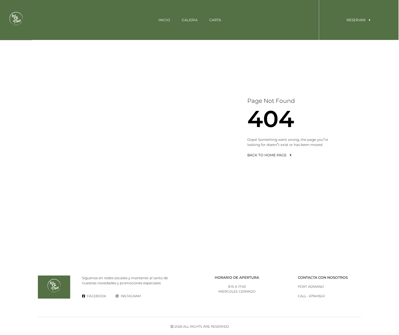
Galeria (190, 20)
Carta (215, 20)
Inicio (164, 20)
